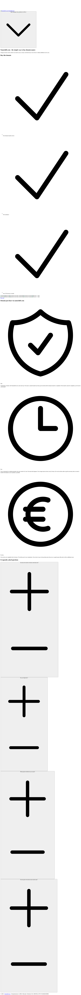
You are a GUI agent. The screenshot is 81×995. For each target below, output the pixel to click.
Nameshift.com (7, 993)
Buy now (2, 297)
